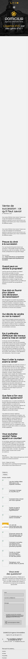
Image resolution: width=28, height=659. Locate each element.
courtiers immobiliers (14, 377)
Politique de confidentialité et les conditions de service (14, 616)
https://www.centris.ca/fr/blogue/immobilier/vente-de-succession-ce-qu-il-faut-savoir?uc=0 (14, 464)
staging (5, 386)
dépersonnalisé (14, 380)
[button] (14, 7)
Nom (5, 592)
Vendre (4, 651)
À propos (4, 657)
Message (6, 603)
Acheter (4, 653)
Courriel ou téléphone (9, 597)
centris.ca (6, 452)
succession (6, 274)
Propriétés (4, 655)
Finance (5, 474)
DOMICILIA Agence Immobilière (14, 633)
